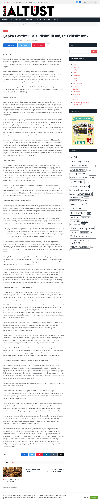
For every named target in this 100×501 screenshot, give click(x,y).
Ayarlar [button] (86, 497)
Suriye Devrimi (84, 232)
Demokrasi (83, 177)
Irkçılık (86, 197)
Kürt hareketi (78, 213)
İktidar (93, 247)
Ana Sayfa (4, 20)
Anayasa (92, 166)
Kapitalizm (84, 200)
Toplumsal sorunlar (80, 236)
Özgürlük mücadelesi (79, 246)
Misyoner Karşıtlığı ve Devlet (34, 470)
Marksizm (75, 217)
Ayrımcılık (73, 174)
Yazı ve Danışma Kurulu (43, 20)
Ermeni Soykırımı (76, 197)
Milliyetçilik (75, 221)
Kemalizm (73, 204)
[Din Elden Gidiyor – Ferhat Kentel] (12, 472)
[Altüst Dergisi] (28, 11)
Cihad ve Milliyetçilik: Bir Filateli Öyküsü (55, 470)
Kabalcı (75, 81)
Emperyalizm (84, 190)
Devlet (92, 177)
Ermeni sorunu (85, 194)
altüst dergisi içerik (79, 161)
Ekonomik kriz (74, 190)
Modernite (85, 221)
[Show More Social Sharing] (48, 45)
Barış (89, 174)
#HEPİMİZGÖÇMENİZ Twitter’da (23, 2)
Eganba (75, 89)
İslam (71, 250)
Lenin (88, 213)
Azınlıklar (81, 173)
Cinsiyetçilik (73, 177)
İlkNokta (75, 86)
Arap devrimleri (77, 169)
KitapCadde (76, 92)
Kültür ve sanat (78, 208)
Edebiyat (74, 187)
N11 (74, 64)
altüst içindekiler (78, 165)
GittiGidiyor (76, 75)
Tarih (92, 232)
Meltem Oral (85, 217)
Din (6, 31)
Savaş (83, 224)
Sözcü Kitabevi (77, 83)
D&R (74, 73)
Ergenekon (73, 194)
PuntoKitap (76, 94)
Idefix (75, 70)
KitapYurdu (76, 67)
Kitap (81, 204)
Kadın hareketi (74, 200)
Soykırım (74, 232)
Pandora (76, 78)
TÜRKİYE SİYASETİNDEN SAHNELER (80, 241)
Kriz (87, 204)
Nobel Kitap (77, 100)
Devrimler (77, 182)
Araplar (89, 170)
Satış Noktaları (16, 20)
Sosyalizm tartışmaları (82, 228)
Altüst (73, 157)
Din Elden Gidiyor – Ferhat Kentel (12, 480)
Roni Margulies (75, 224)
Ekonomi (84, 186)
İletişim (56, 20)
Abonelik (29, 20)
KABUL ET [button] (93, 497)
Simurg (75, 97)
